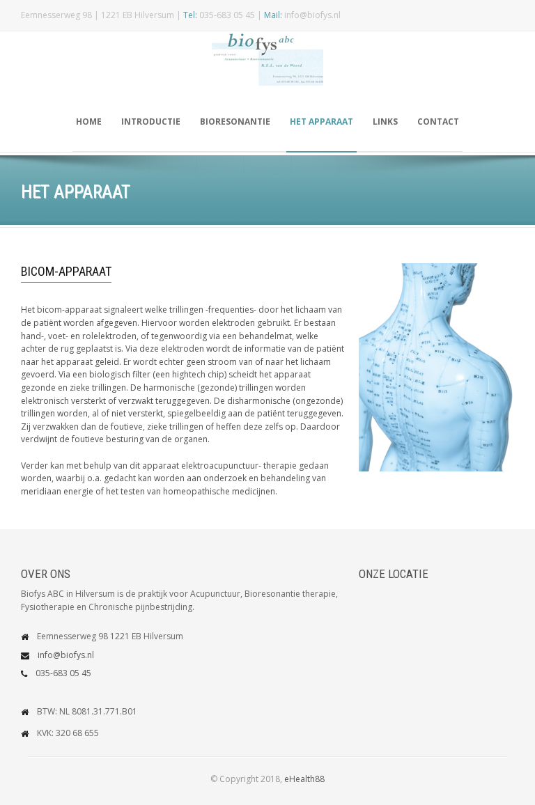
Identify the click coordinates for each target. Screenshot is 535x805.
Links (385, 121)
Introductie (150, 121)
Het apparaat (321, 121)
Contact (438, 121)
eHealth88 (304, 779)
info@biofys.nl (66, 655)
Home (89, 121)
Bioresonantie (235, 121)
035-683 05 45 (63, 673)
